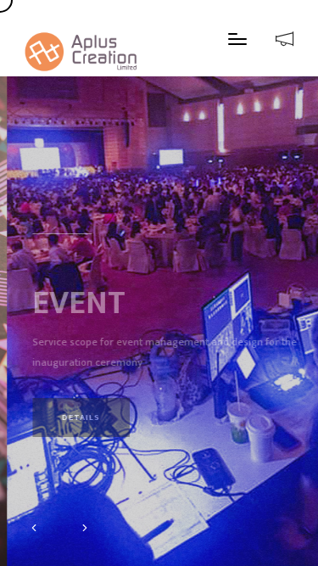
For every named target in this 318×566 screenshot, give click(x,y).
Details (74, 384)
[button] (34, 529)
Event (72, 270)
